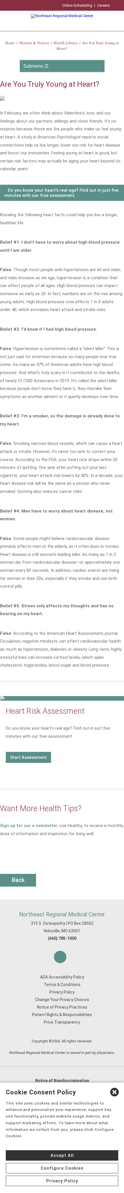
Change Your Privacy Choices (62, 999)
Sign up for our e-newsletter (28, 825)
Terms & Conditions (62, 984)
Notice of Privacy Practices (62, 1007)
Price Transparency (62, 1022)
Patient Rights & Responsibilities (62, 1014)
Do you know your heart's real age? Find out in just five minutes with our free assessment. (61, 193)
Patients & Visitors (34, 42)
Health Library (66, 42)
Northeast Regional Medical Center (62, 914)
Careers (103, 5)
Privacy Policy (62, 992)
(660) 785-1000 (62, 938)
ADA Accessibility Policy (62, 977)
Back (18, 879)
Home (10, 42)
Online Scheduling (77, 5)
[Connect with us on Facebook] (60, 957)
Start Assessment (28, 757)
